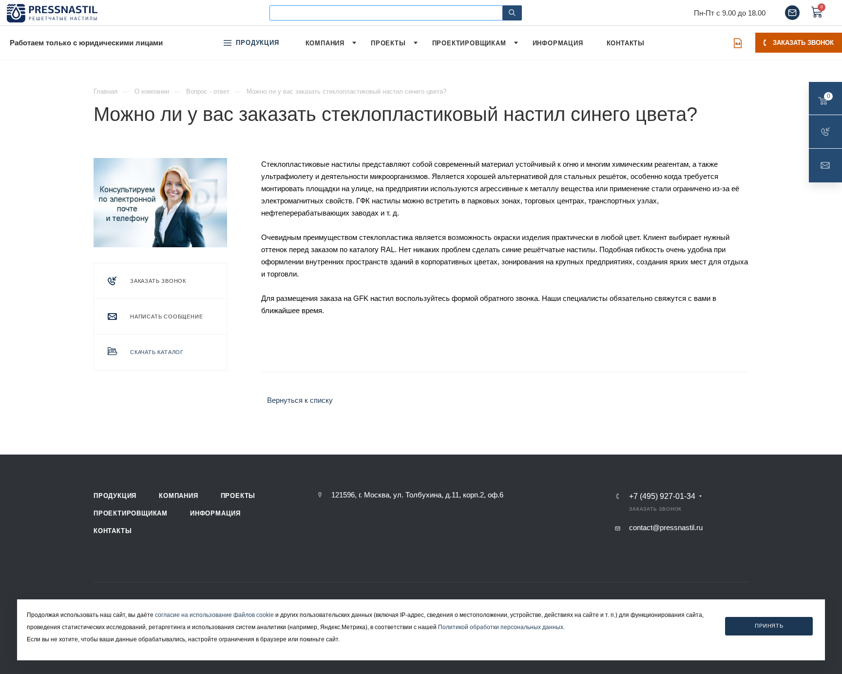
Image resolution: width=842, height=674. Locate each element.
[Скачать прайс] (738, 43)
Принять (769, 626)
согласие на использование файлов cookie (214, 615)
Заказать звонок (803, 42)
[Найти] (512, 12)
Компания (178, 495)
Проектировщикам (131, 513)
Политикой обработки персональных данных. (501, 627)
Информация (215, 513)
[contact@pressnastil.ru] (792, 12)
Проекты (238, 495)
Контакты (113, 531)
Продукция (115, 495)
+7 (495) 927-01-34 (662, 496)
